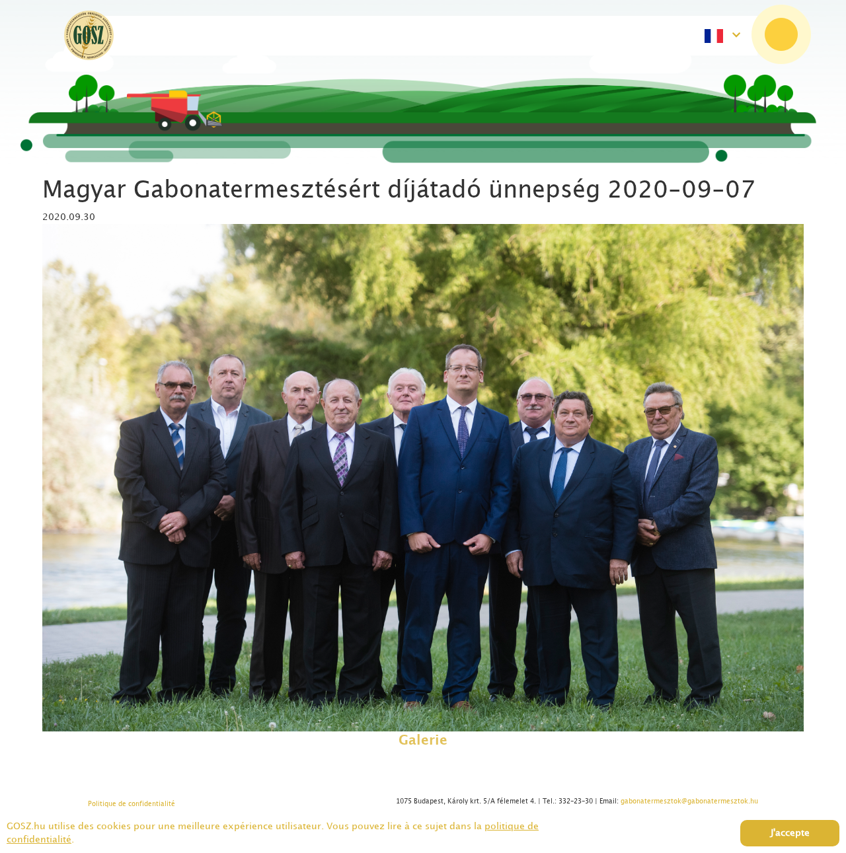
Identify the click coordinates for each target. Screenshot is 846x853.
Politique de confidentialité (131, 804)
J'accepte (790, 833)
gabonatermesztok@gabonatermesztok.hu (689, 801)
